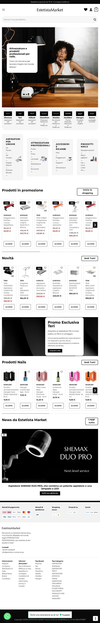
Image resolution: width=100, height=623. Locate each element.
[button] (3, 9)
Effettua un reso (25, 569)
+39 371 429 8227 (8, 550)
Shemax (38, 564)
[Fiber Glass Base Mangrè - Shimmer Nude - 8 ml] (42, 390)
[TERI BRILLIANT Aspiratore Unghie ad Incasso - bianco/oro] (91, 289)
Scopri (9, 244)
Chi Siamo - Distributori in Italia (7, 568)
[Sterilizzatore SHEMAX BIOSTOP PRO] (75, 289)
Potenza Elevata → (9, 172)
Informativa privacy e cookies (23, 583)
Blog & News (7, 573)
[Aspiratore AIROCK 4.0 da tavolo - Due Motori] (42, 289)
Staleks (38, 573)
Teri (36, 566)
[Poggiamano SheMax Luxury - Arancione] (58, 224)
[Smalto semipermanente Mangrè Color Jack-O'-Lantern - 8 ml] (91, 390)
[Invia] (95, 19)
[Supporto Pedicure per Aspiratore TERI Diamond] (25, 289)
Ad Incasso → (9, 157)
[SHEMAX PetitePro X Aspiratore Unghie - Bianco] (58, 289)
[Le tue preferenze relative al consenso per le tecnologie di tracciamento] (95, 618)
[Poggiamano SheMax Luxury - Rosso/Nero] (9, 224)
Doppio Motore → (9, 165)
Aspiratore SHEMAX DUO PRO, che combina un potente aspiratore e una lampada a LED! (50, 487)
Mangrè (38, 579)
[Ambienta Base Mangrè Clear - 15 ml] (58, 390)
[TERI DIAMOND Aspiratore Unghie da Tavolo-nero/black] (9, 289)
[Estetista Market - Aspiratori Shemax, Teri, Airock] (50, 9)
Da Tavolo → (8, 150)
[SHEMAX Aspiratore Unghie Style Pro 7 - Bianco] (25, 224)
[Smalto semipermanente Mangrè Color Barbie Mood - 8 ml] (75, 390)
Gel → (83, 163)
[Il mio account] (91, 9)
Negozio (5, 564)
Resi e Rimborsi (25, 566)
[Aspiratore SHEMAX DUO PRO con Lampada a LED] (75, 224)
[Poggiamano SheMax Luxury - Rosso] (91, 224)
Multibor (38, 576)
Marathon (39, 571)
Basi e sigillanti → (84, 157)
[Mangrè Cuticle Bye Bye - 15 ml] (25, 390)
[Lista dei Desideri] (85, 9)
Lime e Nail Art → (83, 167)
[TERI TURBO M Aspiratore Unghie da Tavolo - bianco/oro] (42, 224)
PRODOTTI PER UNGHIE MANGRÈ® (58, 596)
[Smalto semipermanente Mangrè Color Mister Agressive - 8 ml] (9, 390)
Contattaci (6, 579)
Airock (37, 569)
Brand (4, 576)
